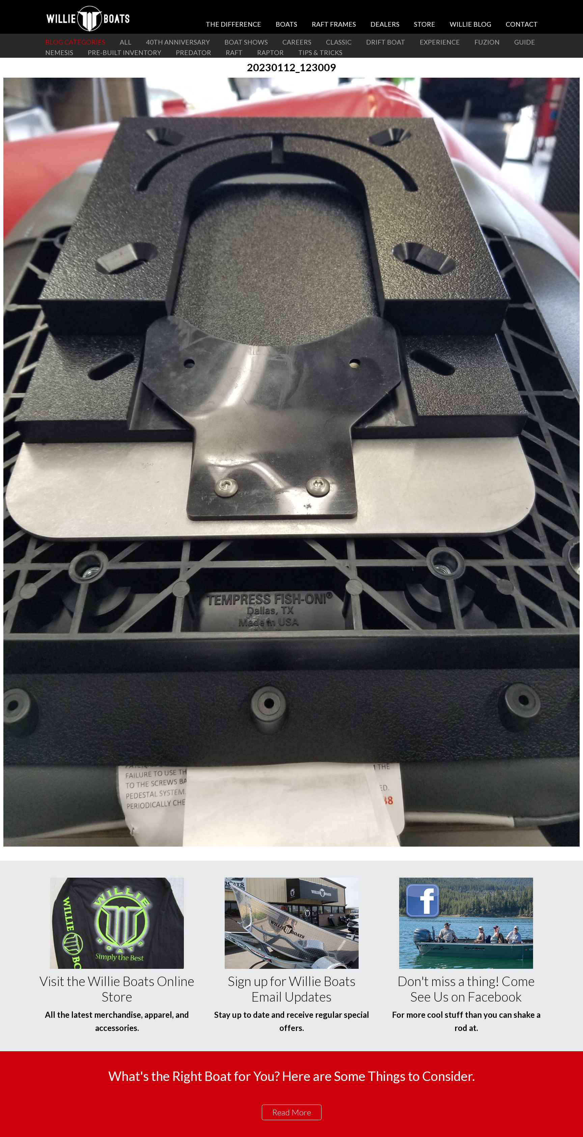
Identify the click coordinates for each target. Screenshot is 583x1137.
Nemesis (59, 52)
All (126, 42)
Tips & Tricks (320, 52)
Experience (440, 42)
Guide (524, 42)
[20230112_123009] (291, 844)
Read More (291, 1112)
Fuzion (487, 42)
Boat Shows (246, 42)
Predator (193, 52)
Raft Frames (334, 24)
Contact (522, 24)
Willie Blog (470, 24)
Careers (296, 42)
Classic (339, 42)
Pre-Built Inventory (124, 52)
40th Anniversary (178, 42)
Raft (234, 52)
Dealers (384, 24)
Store (424, 24)
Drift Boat (385, 42)
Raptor (270, 52)
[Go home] (88, 18)
